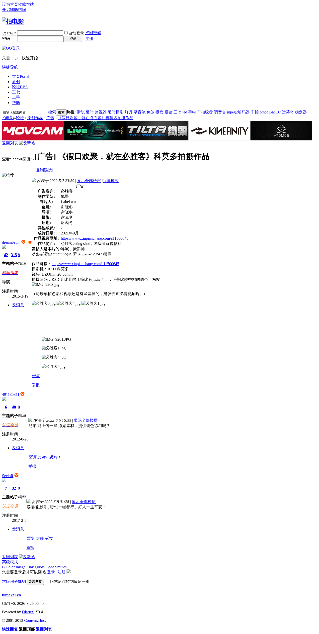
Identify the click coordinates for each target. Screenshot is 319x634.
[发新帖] (27, 143)
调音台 (220, 112)
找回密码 (93, 33)
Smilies (61, 567)
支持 (42, 457)
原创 (16, 82)
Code (50, 567)
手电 (192, 112)
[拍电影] (13, 21)
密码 (6, 38)
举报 (36, 385)
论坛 (20, 87)
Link (30, 567)
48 (14, 407)
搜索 (52, 112)
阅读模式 (111, 181)
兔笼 (151, 112)
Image (20, 567)
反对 (54, 457)
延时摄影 (116, 112)
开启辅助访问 (14, 9)
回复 (36, 376)
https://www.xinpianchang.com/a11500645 (94, 238)
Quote (40, 567)
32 (14, 488)
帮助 (16, 103)
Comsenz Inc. (35, 620)
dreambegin (11, 242)
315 (14, 255)
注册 (89, 38)
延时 (90, 112)
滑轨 (81, 112)
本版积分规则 (14, 581)
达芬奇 (288, 112)
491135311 (10, 394)
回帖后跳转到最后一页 (70, 581)
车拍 (255, 112)
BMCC (275, 112)
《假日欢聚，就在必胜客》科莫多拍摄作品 (95, 118)
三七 (16, 92)
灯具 (129, 112)
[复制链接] (44, 170)
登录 (51, 572)
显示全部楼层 (89, 181)
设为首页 (10, 4)
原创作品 (35, 118)
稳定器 (301, 112)
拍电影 (8, 118)
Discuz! (28, 612)
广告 (50, 118)
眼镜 (168, 112)
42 (6, 255)
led (184, 112)
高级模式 (10, 562)
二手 (16, 97)
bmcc (264, 112)
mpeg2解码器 (238, 112)
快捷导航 (10, 67)
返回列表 (10, 143)
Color (10, 567)
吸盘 (159, 112)
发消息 (18, 305)
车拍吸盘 (205, 112)
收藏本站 (26, 4)
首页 (20, 76)
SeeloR (7, 476)
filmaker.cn (11, 595)
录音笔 (140, 112)
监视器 (101, 112)
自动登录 (76, 33)
